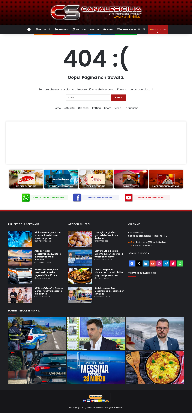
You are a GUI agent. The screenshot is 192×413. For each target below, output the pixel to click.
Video (109, 29)
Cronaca (62, 29)
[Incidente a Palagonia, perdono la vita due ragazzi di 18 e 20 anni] (20, 276)
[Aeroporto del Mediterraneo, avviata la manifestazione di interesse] (20, 257)
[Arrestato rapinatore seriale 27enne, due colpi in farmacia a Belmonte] (37, 367)
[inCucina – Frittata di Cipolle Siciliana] (155, 367)
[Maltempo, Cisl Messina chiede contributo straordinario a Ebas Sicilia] (155, 333)
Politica (80, 29)
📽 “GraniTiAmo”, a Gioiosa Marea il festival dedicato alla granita (48, 291)
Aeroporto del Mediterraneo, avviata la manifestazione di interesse (47, 255)
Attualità (44, 29)
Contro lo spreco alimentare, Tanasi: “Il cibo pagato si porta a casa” (108, 272)
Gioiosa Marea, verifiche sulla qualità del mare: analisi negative (47, 235)
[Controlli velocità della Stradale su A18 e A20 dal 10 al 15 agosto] (37, 333)
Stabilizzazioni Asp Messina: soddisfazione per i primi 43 (109, 291)
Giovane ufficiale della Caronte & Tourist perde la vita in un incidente (108, 253)
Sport (95, 29)
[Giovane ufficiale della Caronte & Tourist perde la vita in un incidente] (80, 257)
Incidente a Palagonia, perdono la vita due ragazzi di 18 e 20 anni (46, 272)
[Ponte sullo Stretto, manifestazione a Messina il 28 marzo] (96, 367)
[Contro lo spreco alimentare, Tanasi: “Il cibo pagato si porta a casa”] (80, 276)
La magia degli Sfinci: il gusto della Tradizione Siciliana (106, 235)
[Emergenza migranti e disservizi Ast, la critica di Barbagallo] (96, 333)
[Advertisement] (96, 143)
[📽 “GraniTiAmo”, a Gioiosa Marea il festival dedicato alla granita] (20, 295)
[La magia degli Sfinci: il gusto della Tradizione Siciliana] (80, 239)
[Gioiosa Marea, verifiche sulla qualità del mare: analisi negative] (20, 239)
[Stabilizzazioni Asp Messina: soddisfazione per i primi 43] (80, 295)
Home (57, 108)
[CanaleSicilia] (96, 12)
